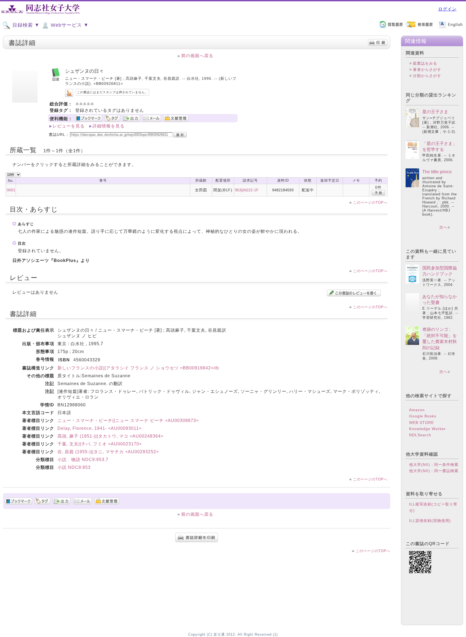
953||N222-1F (247, 190)
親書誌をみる (425, 63)
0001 (11, 190)
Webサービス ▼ (69, 25)
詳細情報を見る (108, 126)
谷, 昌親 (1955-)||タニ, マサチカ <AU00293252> (108, 451)
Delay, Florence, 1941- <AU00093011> (99, 428)
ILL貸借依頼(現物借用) (430, 520)
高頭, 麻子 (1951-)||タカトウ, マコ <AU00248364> (110, 436)
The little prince (437, 171)
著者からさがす (427, 69)
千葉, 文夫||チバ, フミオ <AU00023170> (99, 444)
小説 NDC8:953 (74, 467)
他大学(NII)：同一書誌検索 (433, 471)
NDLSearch (420, 435)
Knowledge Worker (427, 429)
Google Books (422, 416)
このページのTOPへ (370, 202)
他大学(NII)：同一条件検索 (433, 464)
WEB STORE (421, 422)
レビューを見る (69, 126)
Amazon (417, 410)
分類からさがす (427, 76)
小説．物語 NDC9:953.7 (82, 459)
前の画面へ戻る (197, 55)
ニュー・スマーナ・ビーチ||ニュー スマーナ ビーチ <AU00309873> (128, 420)
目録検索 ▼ (25, 25)
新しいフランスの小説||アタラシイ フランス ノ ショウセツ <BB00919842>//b (138, 368)
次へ (443, 227)
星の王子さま (435, 111)
